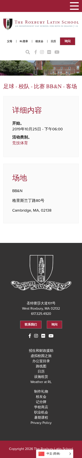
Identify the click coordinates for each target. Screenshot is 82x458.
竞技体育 (20, 143)
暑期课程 (41, 417)
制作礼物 (41, 391)
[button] (74, 6)
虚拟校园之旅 (41, 356)
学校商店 (41, 407)
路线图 (41, 366)
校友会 (39, 41)
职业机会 (41, 412)
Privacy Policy (41, 423)
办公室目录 (41, 361)
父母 (9, 41)
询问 (68, 41)
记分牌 (41, 402)
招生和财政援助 (41, 350)
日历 (53, 41)
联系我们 (31, 324)
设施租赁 (41, 377)
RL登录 (24, 41)
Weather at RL (41, 382)
